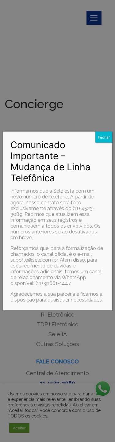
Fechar (104, 137)
